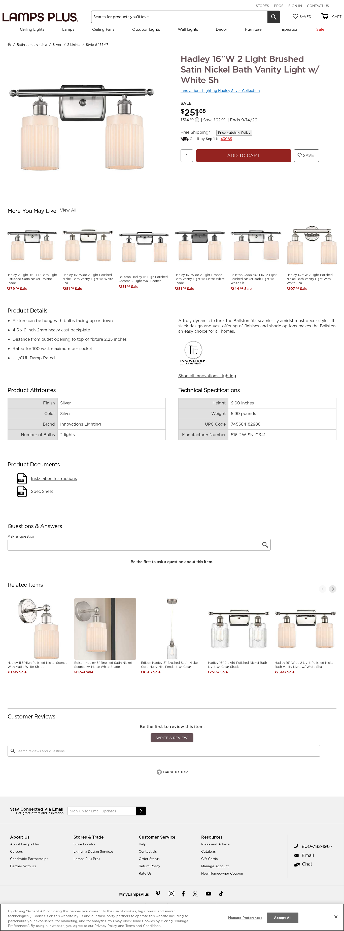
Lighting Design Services (93, 851)
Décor (221, 29)
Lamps (68, 29)
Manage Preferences (245, 917)
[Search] (273, 17)
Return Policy (149, 866)
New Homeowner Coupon (222, 873)
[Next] (332, 589)
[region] (172, 917)
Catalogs (208, 851)
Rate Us (145, 873)
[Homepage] (9, 45)
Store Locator (84, 844)
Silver (57, 44)
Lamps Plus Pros (87, 858)
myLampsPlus (135, 894)
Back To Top (175, 772)
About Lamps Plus (25, 844)
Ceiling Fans (103, 29)
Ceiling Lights (32, 29)
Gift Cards (209, 858)
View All (68, 210)
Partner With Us (23, 866)
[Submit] (141, 811)
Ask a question (22, 536)
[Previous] (322, 589)
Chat (307, 864)
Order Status (149, 858)
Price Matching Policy (234, 132)
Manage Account (215, 866)
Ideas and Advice (215, 844)
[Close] (335, 916)
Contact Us (318, 6)
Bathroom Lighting (32, 44)
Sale (320, 29)
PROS (278, 6)
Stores (262, 6)
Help (142, 844)
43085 (226, 138)
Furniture (253, 29)
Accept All (282, 917)
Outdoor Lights (146, 29)
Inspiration (289, 29)
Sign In (295, 5)
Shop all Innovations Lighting (207, 375)
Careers (16, 851)
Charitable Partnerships (29, 858)
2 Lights (73, 44)
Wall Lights (188, 29)
